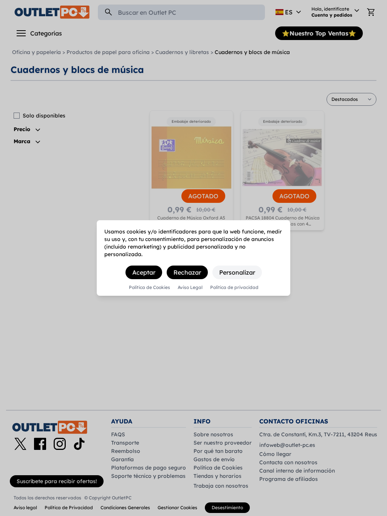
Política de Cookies (149, 287)
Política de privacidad (234, 287)
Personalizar (237, 272)
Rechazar (187, 272)
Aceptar (143, 272)
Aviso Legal (190, 287)
